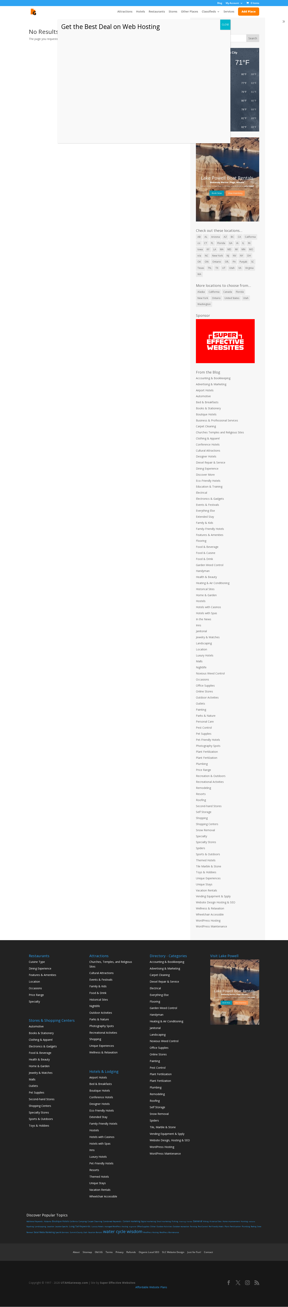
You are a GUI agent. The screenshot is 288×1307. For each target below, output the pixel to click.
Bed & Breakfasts (207, 402)
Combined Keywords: (112, 1221)
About (76, 1252)
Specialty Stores (206, 842)
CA (239, 237)
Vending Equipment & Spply (213, 896)
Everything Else (205, 510)
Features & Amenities (209, 535)
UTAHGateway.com (74, 1282)
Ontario (216, 261)
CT (205, 243)
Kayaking (30, 1226)
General (197, 1221)
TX (217, 268)
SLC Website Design (173, 1252)
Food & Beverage (207, 547)
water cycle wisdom (122, 1231)
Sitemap (87, 1252)
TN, (210, 268)
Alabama (47, 1221)
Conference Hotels (208, 444)
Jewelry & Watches (208, 637)
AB (199, 237)
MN (243, 249)
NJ (228, 255)
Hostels (201, 601)
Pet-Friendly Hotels (208, 740)
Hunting (244, 1221)
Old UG (99, 1252)
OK (199, 261)
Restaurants (157, 11)
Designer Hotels (206, 456)
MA (222, 249)
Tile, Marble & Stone (163, 1127)
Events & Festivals (207, 505)
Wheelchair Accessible (210, 914)
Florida (221, 243)
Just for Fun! (194, 1252)
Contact (208, 1252)
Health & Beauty (206, 577)
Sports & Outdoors (208, 854)
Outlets (200, 703)
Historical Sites (205, 589)
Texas (200, 268)
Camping (83, 1221)
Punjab (243, 261)
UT (223, 268)
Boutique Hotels (206, 414)
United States (232, 298)
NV (234, 255)
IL (243, 243)
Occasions (202, 679)
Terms (109, 1252)
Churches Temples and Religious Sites (220, 432)
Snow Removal (205, 830)
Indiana (252, 1221)
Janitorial (201, 631)
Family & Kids (204, 523)
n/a (199, 255)
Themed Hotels (206, 860)
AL (206, 237)
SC (252, 261)
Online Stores (204, 691)
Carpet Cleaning (206, 426)
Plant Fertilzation (206, 758)
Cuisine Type (37, 962)
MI (236, 249)
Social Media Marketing (44, 1232)
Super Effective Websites (117, 1282)
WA (199, 274)
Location (201, 649)
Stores (173, 11)
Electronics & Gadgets (210, 498)
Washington (204, 304)
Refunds (131, 1252)
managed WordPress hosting (116, 1226)
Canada (227, 291)
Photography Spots (208, 746)
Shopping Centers (207, 824)
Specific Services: (62, 1232)
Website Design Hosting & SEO (215, 902)
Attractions (124, 11)
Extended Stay (205, 516)
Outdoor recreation (181, 1226)
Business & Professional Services (217, 420)
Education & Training (209, 486)
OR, (227, 261)
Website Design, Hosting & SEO (170, 1140)
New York (217, 255)
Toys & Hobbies (206, 872)
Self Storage (203, 812)
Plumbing (202, 764)
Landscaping (204, 643)
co (198, 243)
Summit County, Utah (78, 1232)
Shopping (202, 818)
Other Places (189, 11)
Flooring (201, 541)
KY (208, 249)
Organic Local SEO (149, 1252)
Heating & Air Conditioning (212, 583)
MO (251, 249)
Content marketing (131, 1221)
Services (229, 11)
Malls (199, 661)
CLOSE (225, 24)
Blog (219, 3)
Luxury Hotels (204, 655)
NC (206, 255)
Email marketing (164, 1221)
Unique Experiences (208, 878)
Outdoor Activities (207, 697)
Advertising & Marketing (211, 384)
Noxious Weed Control (210, 673)
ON (206, 261)
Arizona (215, 237)
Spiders (200, 848)
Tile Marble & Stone (208, 866)
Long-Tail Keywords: (80, 1226)
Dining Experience (207, 468)
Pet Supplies (203, 733)
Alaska (201, 291)
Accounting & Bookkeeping (213, 378)
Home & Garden (206, 595)
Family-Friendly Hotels (210, 529)
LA (214, 249)
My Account (232, 3)
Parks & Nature (206, 715)
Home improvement (231, 1221)
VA (239, 268)
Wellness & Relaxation (210, 908)
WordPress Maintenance (211, 926)
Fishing (175, 1221)
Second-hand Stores (209, 806)
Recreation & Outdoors (211, 776)
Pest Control (204, 727)
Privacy (119, 1252)
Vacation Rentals (206, 890)
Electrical (201, 492)
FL (212, 243)
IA (237, 243)
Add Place (249, 11)
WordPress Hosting (208, 920)
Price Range (203, 770)
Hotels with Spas (206, 613)
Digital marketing (148, 1221)
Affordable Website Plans (151, 1287)
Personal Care (205, 721)
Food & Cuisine (205, 553)
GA (230, 243)
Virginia (249, 268)
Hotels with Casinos (208, 607)
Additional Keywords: (34, 1221)
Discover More (205, 474)
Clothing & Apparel (208, 438)
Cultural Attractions (208, 450)
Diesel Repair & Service (210, 462)
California (250, 237)
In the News (203, 619)
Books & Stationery (208, 408)
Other (153, 1226)
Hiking (206, 1221)
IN (249, 243)
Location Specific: (61, 1226)
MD (229, 249)
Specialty (201, 836)
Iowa (200, 249)
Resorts (201, 794)
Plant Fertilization (207, 751)
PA (234, 261)
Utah (232, 268)
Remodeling (203, 788)
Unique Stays (204, 884)
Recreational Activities (210, 782)
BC (232, 237)
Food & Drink (204, 559)
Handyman (203, 571)
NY (241, 255)
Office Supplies (205, 685)
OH (249, 255)
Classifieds (209, 11)
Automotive (203, 396)
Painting (201, 709)
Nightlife (201, 667)
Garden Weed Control (209, 565)
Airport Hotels (205, 390)
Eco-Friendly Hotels (208, 480)
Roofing (201, 800)
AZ (225, 237)
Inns (198, 625)
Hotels (140, 11)
